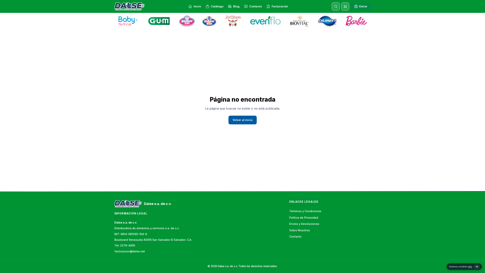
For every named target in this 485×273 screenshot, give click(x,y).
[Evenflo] (266, 21)
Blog (236, 6)
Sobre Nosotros (299, 230)
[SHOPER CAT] (187, 21)
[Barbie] (356, 21)
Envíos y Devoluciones (304, 223)
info (470, 266)
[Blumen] (327, 21)
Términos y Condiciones (305, 211)
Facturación (280, 6)
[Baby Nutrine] (128, 21)
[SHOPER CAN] (209, 21)
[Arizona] (233, 21)
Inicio (197, 6)
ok (477, 266)
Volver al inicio (243, 120)
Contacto (255, 6)
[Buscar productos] (336, 6)
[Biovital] (299, 21)
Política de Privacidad (303, 217)
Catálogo (217, 6)
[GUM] (159, 21)
